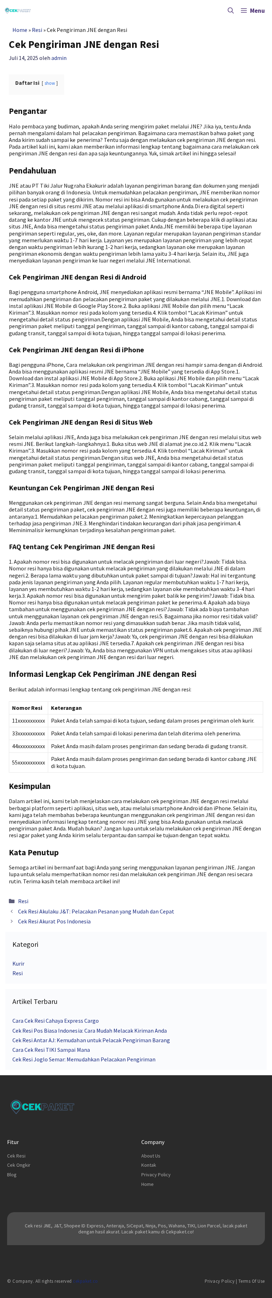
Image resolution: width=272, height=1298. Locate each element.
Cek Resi (16, 1156)
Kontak (148, 1165)
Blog (12, 1174)
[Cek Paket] (18, 10)
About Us (150, 1156)
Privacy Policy (156, 1174)
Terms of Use (251, 1281)
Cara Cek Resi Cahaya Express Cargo (55, 1020)
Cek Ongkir (18, 1165)
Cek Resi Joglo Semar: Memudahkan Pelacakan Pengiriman (83, 1059)
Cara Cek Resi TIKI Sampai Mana (51, 1049)
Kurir (18, 963)
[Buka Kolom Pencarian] (230, 10)
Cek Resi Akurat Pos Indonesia (54, 921)
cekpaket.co (85, 1281)
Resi (37, 29)
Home (19, 29)
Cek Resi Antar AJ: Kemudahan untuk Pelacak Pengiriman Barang (91, 1040)
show (50, 83)
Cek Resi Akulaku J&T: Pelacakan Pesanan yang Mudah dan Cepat (96, 911)
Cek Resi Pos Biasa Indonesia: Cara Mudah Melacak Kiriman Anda (89, 1030)
